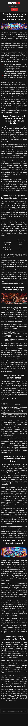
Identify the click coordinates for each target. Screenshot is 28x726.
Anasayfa (14, 6)
